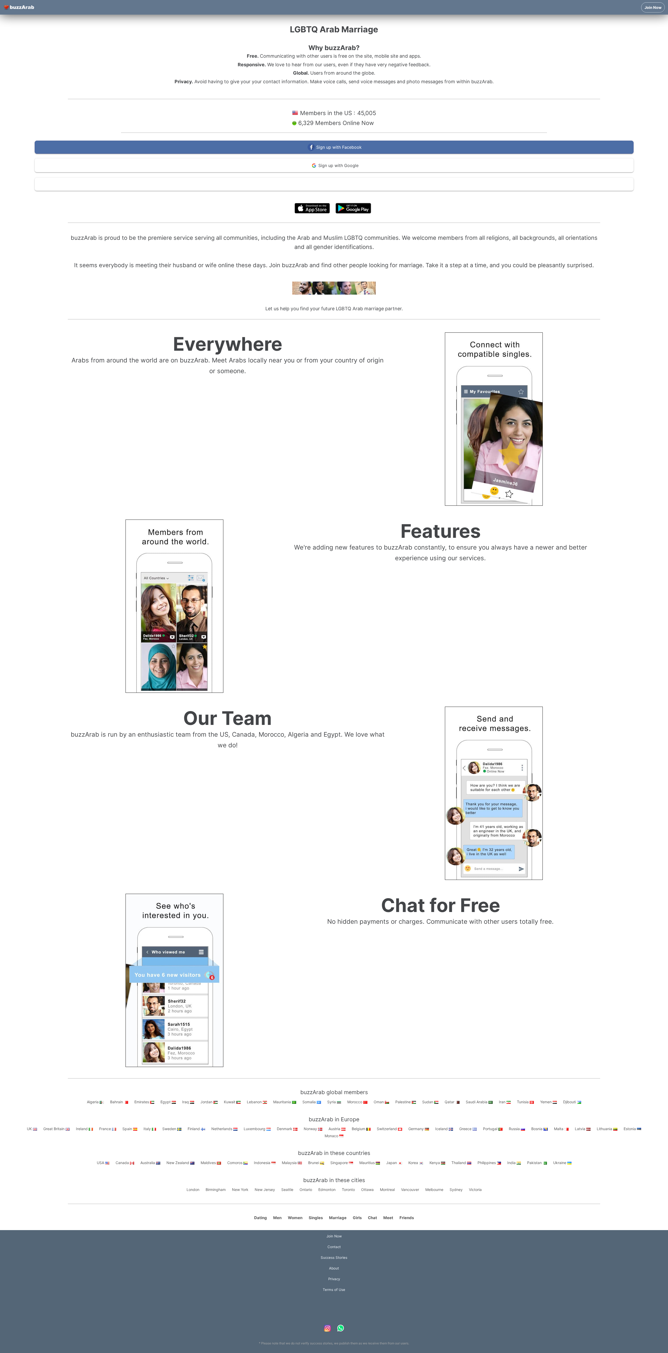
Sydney (456, 1189)
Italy (148, 1128)
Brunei (314, 1162)
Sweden (169, 1128)
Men (277, 1217)
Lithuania (605, 1128)
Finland (194, 1128)
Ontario (306, 1189)
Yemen (546, 1102)
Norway (311, 1128)
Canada (123, 1162)
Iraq (186, 1102)
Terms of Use (350, 196)
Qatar (450, 1102)
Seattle (287, 1189)
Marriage (338, 1217)
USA (101, 1162)
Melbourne (434, 1189)
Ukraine (560, 1162)
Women (295, 1217)
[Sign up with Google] (334, 171)
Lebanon (255, 1102)
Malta (559, 1128)
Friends (406, 1217)
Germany (416, 1128)
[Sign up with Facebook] (334, 152)
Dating (260, 1217)
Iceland (442, 1128)
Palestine (403, 1102)
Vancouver (410, 1189)
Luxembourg (255, 1128)
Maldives (209, 1162)
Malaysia (290, 1162)
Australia (148, 1162)
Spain (127, 1128)
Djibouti (570, 1102)
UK (30, 1128)
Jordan (206, 1102)
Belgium (359, 1128)
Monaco (332, 1136)
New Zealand (178, 1162)
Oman (379, 1102)
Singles (316, 1217)
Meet (388, 1217)
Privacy (334, 1279)
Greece (466, 1128)
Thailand (459, 1162)
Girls (357, 1217)
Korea (413, 1162)
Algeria (93, 1102)
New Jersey (265, 1189)
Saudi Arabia (477, 1102)
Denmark (285, 1128)
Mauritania (282, 1102)
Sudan (428, 1102)
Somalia (309, 1102)
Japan (392, 1162)
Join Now (653, 7)
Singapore (339, 1162)
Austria (335, 1128)
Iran (502, 1102)
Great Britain (54, 1128)
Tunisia (523, 1102)
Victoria (475, 1189)
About (334, 1268)
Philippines (487, 1162)
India (512, 1162)
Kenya (435, 1162)
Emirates (142, 1102)
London (193, 1189)
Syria (332, 1102)
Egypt (166, 1102)
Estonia (630, 1128)
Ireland (82, 1128)
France (105, 1128)
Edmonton (327, 1189)
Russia (515, 1128)
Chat (372, 1217)
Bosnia (537, 1128)
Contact (334, 1247)
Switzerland (387, 1128)
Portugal (490, 1128)
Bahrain (117, 1102)
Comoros (235, 1162)
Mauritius (367, 1162)
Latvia (580, 1128)
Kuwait (230, 1102)
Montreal (387, 1189)
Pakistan (535, 1162)
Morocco (355, 1102)
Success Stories (334, 1257)
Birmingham (216, 1189)
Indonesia (262, 1162)
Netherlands (222, 1128)
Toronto (348, 1189)
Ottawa (367, 1189)
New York (240, 1189)
